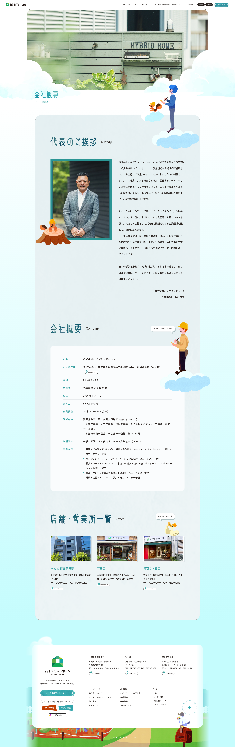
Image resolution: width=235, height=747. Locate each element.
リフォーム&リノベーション (143, 4)
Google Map (92, 372)
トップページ (94, 689)
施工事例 (158, 4)
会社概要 (201, 4)
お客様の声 (166, 4)
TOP (36, 102)
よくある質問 (158, 697)
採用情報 (209, 4)
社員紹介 (174, 4)
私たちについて (128, 4)
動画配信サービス (159, 701)
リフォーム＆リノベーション (101, 697)
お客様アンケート (159, 704)
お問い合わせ (125, 705)
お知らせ (156, 693)
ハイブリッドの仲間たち (187, 4)
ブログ (154, 689)
